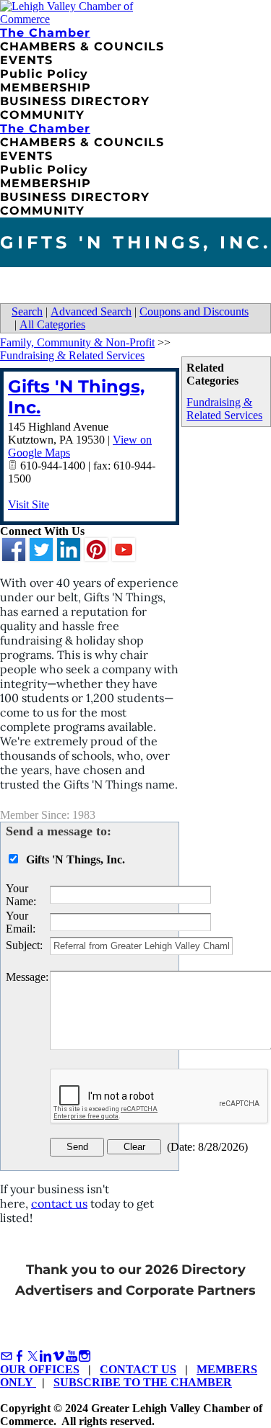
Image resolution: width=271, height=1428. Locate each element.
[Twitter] (32, 1356)
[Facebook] (19, 1356)
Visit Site (28, 504)
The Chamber (45, 33)
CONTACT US (138, 1369)
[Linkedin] (45, 1356)
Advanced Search (91, 311)
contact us (59, 1203)
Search (27, 311)
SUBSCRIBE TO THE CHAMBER (142, 1382)
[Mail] (6, 1356)
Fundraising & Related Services (224, 408)
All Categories (52, 324)
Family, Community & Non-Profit (77, 342)
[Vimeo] (58, 1356)
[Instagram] (84, 1356)
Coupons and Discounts (194, 311)
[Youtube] (71, 1356)
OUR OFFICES (39, 1369)
